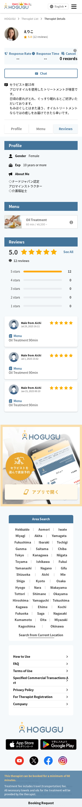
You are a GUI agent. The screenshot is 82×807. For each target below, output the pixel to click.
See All (68, 252)
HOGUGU (10, 18)
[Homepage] (16, 7)
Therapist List (29, 18)
